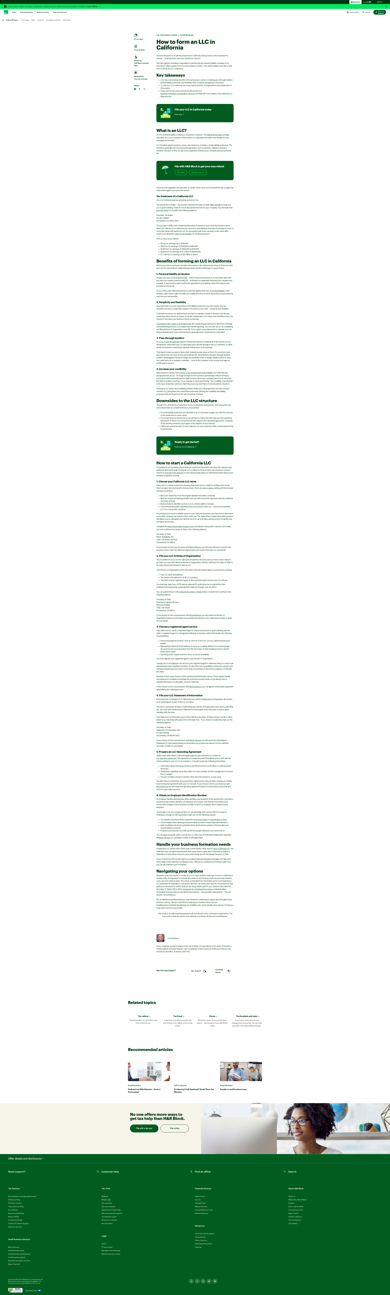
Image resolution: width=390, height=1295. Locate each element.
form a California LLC (221, 849)
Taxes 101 (40, 20)
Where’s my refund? (109, 1220)
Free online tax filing (16, 1206)
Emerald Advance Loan (204, 1210)
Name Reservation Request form (181, 526)
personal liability (218, 291)
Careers (291, 1203)
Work (33, 20)
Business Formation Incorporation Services (177, 94)
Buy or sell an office (295, 1206)
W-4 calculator (107, 1223)
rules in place (207, 488)
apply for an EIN (169, 835)
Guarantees (292, 1223)
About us (291, 1196)
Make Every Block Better (297, 1200)
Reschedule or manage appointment (22, 1196)
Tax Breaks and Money (53, 20)
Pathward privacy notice (111, 1254)
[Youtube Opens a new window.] (209, 1281)
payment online (162, 210)
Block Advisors (196, 547)
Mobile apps (106, 1200)
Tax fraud (177, 1016)
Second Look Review (16, 1213)
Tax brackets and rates (246, 1016)
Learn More (92, 6)
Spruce (197, 1200)
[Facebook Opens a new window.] (197, 1281)
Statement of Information (212, 699)
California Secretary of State (218, 135)
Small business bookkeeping (19, 1254)
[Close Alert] (386, 6)
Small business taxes (16, 1250)
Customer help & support (204, 1234)
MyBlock (105, 1196)
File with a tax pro (198, 172)
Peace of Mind (13, 1217)
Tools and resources (60, 12)
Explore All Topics (12, 20)
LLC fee (163, 225)
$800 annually (215, 205)
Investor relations (295, 1217)
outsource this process (174, 473)
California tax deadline (183, 234)
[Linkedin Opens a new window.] (214, 1281)
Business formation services (19, 1261)
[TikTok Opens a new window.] (191, 1281)
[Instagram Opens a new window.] (203, 1281)
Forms (212, 1016)
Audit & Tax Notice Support (18, 1223)
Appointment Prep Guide (111, 1210)
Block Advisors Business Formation (205, 859)
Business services (43, 12)
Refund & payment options (112, 1213)
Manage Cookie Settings (111, 1250)
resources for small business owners (198, 889)
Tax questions (200, 1237)
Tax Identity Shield (15, 1220)
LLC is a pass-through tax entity (171, 342)
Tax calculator (107, 1203)
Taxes (14, 12)
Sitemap (198, 1247)
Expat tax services (15, 1227)
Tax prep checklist (108, 1206)
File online (181, 172)
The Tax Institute (140, 79)
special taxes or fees (218, 820)
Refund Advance (201, 1213)
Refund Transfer (201, 1206)
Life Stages (25, 20)
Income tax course (295, 1210)
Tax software (13, 1210)
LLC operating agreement (166, 758)
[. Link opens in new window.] (15, 1290)
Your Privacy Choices (31, 1290)
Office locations (201, 1240)
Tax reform (143, 1016)
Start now (178, 114)
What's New (67, 20)
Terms (104, 1244)
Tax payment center (109, 1217)
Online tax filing (14, 1200)
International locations (203, 1244)
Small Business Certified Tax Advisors (171, 905)
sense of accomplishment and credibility (196, 373)
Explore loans (200, 1196)
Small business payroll (16, 1257)
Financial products (26, 12)
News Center (293, 1213)
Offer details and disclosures (25, 1158)
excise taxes (203, 820)
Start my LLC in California (184, 447)
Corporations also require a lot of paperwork (173, 324)
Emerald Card (200, 1203)
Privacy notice (107, 1247)
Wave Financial (14, 1264)
